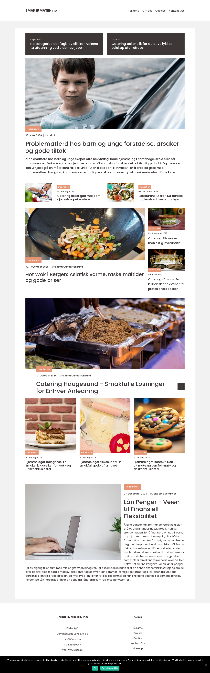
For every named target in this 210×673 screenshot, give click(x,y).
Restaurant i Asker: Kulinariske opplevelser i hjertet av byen (160, 197)
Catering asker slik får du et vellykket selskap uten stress (142, 46)
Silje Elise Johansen (165, 494)
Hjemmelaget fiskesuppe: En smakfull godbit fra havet (100, 463)
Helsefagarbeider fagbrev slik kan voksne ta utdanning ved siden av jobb (64, 46)
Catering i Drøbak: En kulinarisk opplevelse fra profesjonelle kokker (166, 284)
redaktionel (32, 452)
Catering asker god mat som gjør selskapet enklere (78, 197)
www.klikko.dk (75, 649)
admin (52, 135)
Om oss (147, 11)
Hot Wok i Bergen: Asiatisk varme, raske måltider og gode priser (84, 277)
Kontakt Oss (177, 11)
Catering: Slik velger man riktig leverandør (164, 240)
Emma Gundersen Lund (69, 267)
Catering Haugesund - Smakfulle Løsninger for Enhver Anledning (100, 387)
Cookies (160, 11)
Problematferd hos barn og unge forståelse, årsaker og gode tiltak (102, 147)
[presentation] (181, 386)
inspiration (35, 39)
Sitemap (138, 648)
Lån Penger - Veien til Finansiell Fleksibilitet (152, 509)
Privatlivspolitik (110, 668)
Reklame (133, 11)
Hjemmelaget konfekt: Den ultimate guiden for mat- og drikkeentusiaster (155, 465)
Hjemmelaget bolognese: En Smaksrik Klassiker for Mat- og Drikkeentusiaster (48, 465)
